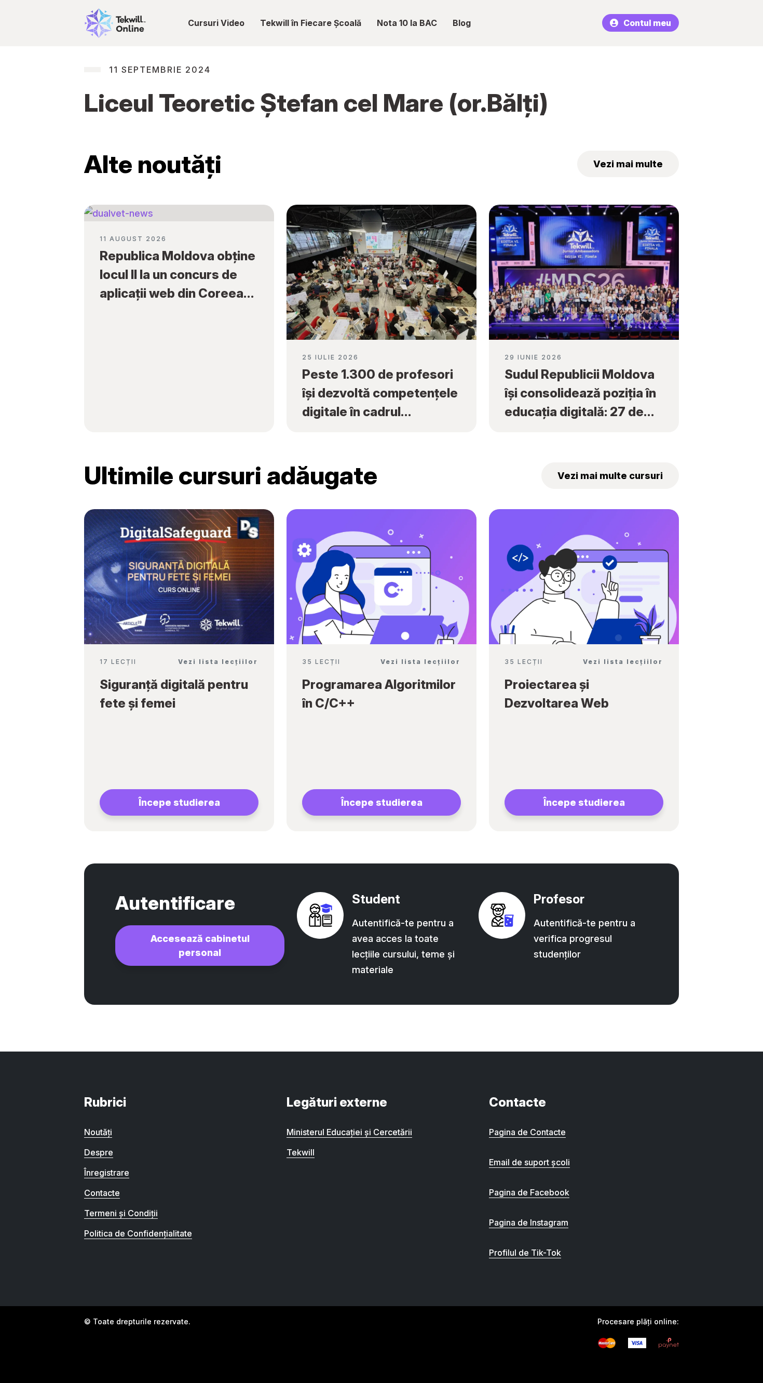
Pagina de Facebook (529, 1192)
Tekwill (301, 1152)
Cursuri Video (216, 23)
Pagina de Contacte (527, 1132)
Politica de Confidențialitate (138, 1233)
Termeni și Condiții (121, 1213)
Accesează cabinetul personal (200, 945)
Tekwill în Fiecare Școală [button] (310, 23)
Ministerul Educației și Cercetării (349, 1132)
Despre (98, 1152)
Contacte (102, 1193)
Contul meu (647, 23)
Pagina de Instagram (528, 1222)
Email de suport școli (529, 1162)
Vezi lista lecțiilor (218, 662)
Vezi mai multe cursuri (610, 475)
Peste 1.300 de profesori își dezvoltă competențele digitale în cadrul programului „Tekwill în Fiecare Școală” (380, 412)
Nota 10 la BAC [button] (407, 23)
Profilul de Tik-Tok (525, 1252)
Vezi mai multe (628, 163)
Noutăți (98, 1132)
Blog (462, 23)
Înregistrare (106, 1172)
